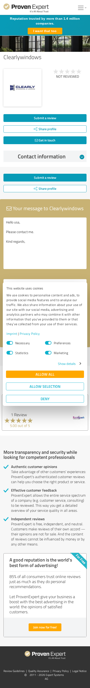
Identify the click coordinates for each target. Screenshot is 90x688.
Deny (45, 398)
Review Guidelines (14, 671)
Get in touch (46, 140)
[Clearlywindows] (22, 87)
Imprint (11, 333)
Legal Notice (79, 671)
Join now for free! (45, 627)
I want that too (45, 31)
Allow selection (45, 386)
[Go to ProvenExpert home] (26, 8)
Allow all (45, 374)
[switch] (48, 343)
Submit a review (45, 118)
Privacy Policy (30, 333)
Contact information (42, 156)
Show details (67, 363)
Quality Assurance (38, 671)
